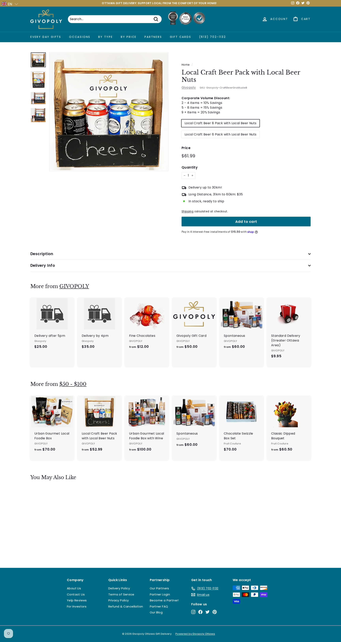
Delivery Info (42, 265)
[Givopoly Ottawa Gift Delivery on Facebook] (200, 612)
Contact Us (76, 594)
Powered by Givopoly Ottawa (195, 634)
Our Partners (159, 588)
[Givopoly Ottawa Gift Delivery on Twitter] (207, 612)
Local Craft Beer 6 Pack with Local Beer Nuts (221, 134)
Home (186, 65)
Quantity (190, 167)
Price (186, 148)
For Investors (76, 606)
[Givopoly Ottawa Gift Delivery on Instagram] (193, 612)
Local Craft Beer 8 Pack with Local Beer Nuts (221, 123)
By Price (129, 37)
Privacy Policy (118, 600)
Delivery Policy (119, 588)
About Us (74, 588)
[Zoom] (108, 111)
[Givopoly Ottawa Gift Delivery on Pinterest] (215, 612)
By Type (105, 37)
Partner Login (160, 594)
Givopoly (189, 87)
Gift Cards (180, 37)
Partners (153, 37)
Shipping (187, 211)
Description (41, 254)
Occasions (79, 37)
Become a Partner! (164, 600)
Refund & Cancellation (125, 606)
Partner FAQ (159, 606)
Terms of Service (121, 594)
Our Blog (156, 612)
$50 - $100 (72, 384)
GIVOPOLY (74, 286)
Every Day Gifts (45, 37)
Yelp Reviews (77, 600)
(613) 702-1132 (212, 37)
